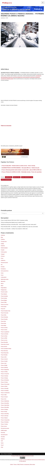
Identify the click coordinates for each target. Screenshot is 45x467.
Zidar (2, 447)
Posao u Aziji (3, 363)
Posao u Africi (4, 357)
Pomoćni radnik (4, 291)
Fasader (2, 249)
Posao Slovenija (4, 350)
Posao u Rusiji (4, 411)
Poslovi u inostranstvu (24, 464)
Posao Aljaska (4, 294)
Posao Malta (3, 325)
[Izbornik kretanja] (42, 3)
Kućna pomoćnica (4, 270)
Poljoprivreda (3, 289)
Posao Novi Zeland (5, 344)
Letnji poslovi (3, 277)
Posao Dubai (3, 306)
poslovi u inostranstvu (6, 179)
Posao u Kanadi (4, 396)
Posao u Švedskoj (4, 422)
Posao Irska (3, 321)
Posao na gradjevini (5, 331)
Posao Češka (4, 302)
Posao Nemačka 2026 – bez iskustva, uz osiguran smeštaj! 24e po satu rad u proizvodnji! (19, 226)
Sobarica (3, 438)
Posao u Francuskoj (5, 384)
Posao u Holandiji (4, 388)
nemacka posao (17, 177)
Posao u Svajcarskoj (5, 419)
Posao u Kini (3, 398)
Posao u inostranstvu (5, 392)
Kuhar (2, 273)
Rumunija (3, 432)
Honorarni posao (4, 262)
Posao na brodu (4, 327)
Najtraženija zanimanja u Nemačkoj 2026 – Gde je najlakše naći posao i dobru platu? (18, 224)
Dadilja (2, 243)
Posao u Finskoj (4, 382)
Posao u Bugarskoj (5, 369)
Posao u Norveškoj (5, 407)
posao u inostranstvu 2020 (27, 177)
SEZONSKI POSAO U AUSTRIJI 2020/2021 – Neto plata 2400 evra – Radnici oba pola (20, 167)
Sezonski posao (4, 434)
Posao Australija (4, 296)
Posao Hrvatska (4, 319)
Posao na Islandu (4, 333)
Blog (2, 237)
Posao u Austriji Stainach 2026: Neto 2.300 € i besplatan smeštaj (14, 220)
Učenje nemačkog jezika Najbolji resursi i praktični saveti (13, 222)
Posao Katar (3, 323)
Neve (2, 453)
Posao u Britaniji (4, 367)
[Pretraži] (42, 213)
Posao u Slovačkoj (5, 413)
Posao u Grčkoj (4, 386)
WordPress (10, 453)
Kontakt (31, 455)
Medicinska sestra (4, 279)
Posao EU (3, 308)
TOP (2, 440)
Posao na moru (4, 340)
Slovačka (3, 436)
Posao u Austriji (4, 361)
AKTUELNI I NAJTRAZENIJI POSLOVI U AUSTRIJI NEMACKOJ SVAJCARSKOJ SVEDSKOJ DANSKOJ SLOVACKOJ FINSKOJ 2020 (21, 77)
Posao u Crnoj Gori (5, 373)
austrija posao (9, 177)
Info (1, 264)
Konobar (2, 266)
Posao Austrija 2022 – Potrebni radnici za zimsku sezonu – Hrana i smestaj (18, 165)
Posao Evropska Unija (5, 310)
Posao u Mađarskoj (5, 401)
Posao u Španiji (4, 417)
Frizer (2, 258)
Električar (3, 245)
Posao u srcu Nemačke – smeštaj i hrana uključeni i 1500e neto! (14, 228)
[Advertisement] (22, 59)
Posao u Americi (4, 359)
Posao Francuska (4, 312)
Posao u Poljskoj (4, 409)
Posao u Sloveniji (4, 415)
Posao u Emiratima (5, 380)
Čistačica (3, 239)
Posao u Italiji (4, 394)
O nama (13, 455)
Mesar (2, 283)
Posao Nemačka (4, 342)
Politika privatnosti (25, 455)
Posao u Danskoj (4, 375)
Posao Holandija (4, 317)
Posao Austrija (4, 298)
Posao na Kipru (4, 336)
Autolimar (3, 235)
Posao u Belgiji (4, 365)
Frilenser (3, 256)
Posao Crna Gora (4, 304)
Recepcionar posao (5, 428)
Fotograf (2, 254)
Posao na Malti (4, 338)
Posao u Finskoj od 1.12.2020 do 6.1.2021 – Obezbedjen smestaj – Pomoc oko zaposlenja (21, 171)
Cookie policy (18, 455)
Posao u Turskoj (4, 424)
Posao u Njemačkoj (5, 405)
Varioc (2, 443)
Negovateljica (4, 287)
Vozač (2, 445)
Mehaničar (3, 281)
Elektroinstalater (4, 247)
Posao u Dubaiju (4, 377)
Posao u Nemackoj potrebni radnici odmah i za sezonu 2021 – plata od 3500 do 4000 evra (21, 169)
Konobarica (3, 268)
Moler (2, 285)
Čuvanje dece (4, 241)
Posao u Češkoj (4, 371)
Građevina (3, 260)
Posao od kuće (4, 346)
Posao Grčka (3, 315)
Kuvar (2, 275)
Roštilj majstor (4, 430)
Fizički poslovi (4, 252)
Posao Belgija (4, 300)
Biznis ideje (32, 464)
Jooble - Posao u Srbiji (15, 464)
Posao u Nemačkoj (5, 403)
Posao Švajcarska (4, 352)
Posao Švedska (4, 354)
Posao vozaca (4, 426)
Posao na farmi (4, 329)
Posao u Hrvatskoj (4, 390)
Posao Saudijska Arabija (6, 348)
